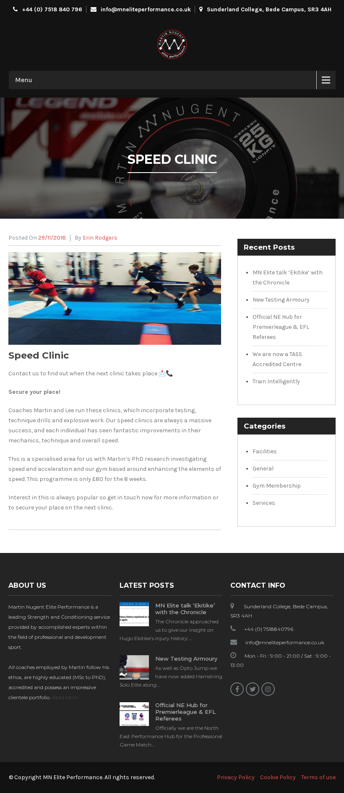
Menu (23, 80)
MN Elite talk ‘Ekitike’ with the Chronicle (185, 608)
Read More (65, 697)
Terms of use (318, 777)
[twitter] (252, 689)
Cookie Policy (278, 777)
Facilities (265, 451)
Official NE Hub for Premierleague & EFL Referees (281, 327)
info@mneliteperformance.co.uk (146, 9)
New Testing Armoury (281, 299)
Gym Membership (277, 485)
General (263, 468)
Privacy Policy (236, 777)
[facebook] (237, 689)
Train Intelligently (276, 381)
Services (264, 502)
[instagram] (268, 689)
